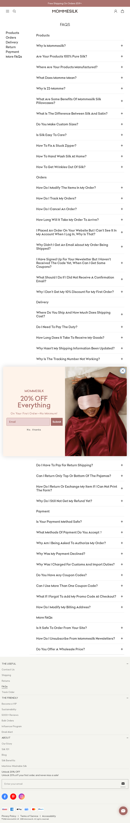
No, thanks (34, 429)
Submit (56, 421)
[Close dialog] (123, 371)
